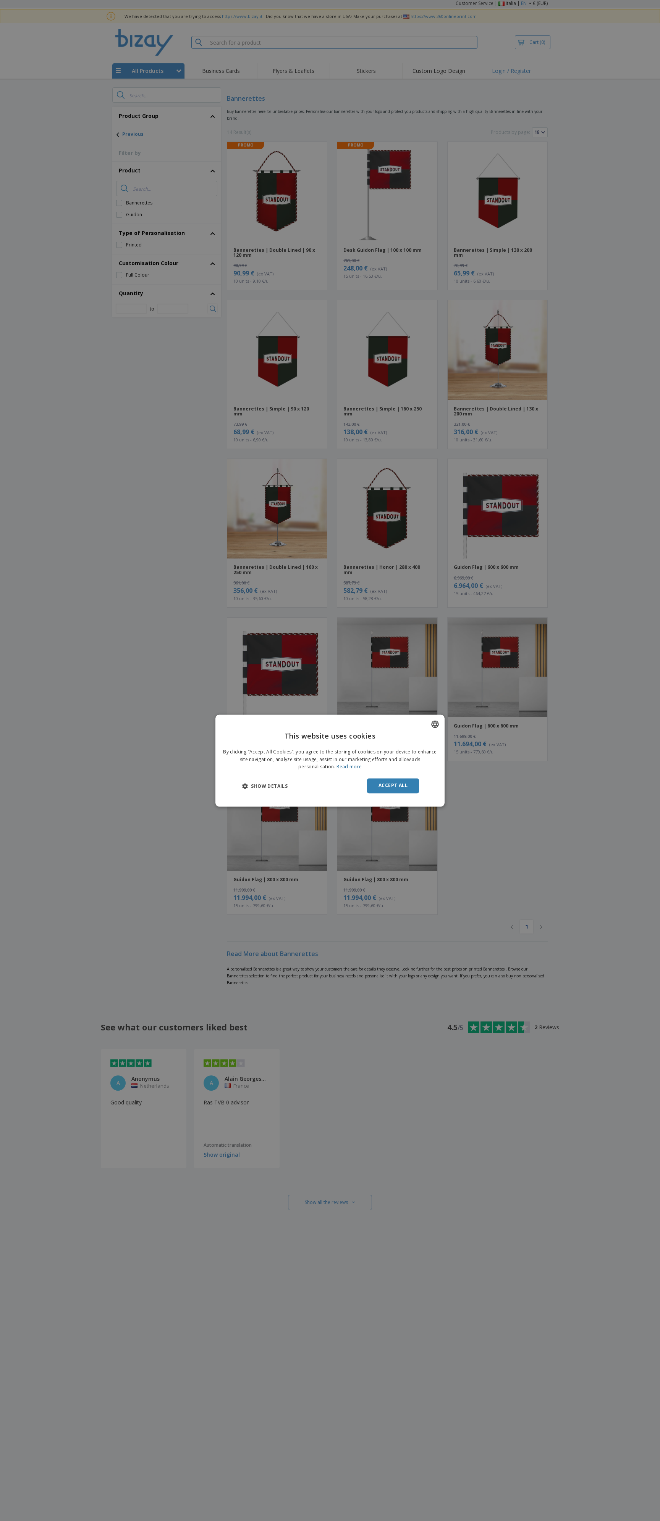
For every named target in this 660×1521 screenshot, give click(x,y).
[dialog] (330, 760)
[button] (265, 786)
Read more (349, 767)
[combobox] (435, 724)
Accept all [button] (393, 785)
